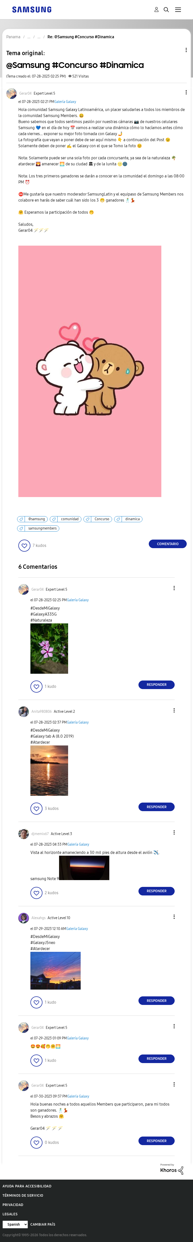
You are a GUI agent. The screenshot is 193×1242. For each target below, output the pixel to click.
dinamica (132, 519)
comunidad (70, 519)
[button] (178, 92)
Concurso (102, 519)
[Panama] (31, 9)
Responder (157, 685)
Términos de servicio (23, 1195)
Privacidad (13, 1205)
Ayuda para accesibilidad (27, 1186)
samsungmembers (42, 528)
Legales (10, 1214)
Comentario (168, 544)
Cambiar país (42, 1224)
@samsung (36, 519)
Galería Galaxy (65, 102)
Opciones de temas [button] (178, 50)
